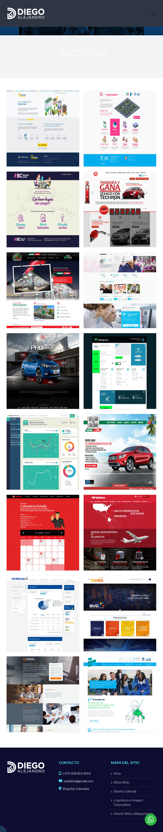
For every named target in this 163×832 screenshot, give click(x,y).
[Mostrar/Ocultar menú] (153, 14)
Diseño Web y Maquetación (133, 814)
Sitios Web (121, 782)
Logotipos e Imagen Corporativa (128, 802)
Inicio (117, 773)
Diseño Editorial (125, 791)
